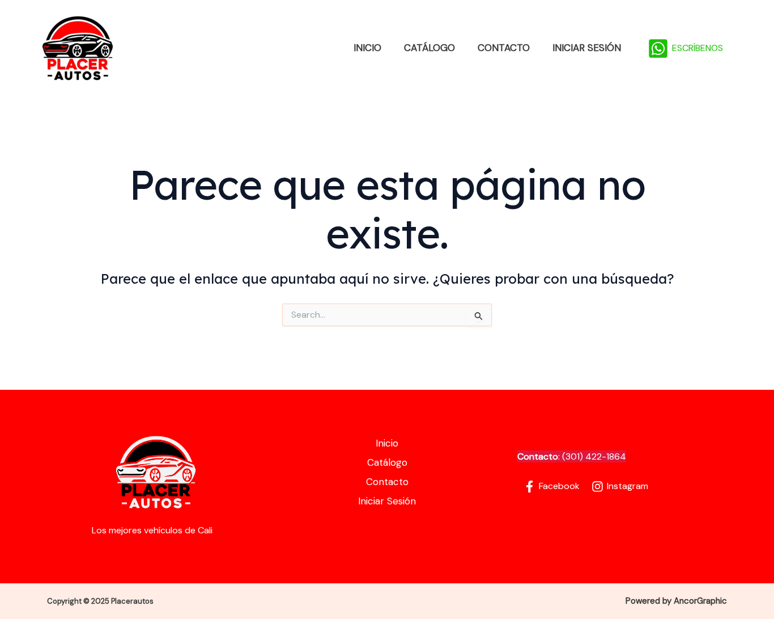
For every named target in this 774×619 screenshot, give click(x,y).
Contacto (504, 47)
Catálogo (429, 47)
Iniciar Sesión (586, 47)
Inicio (367, 47)
